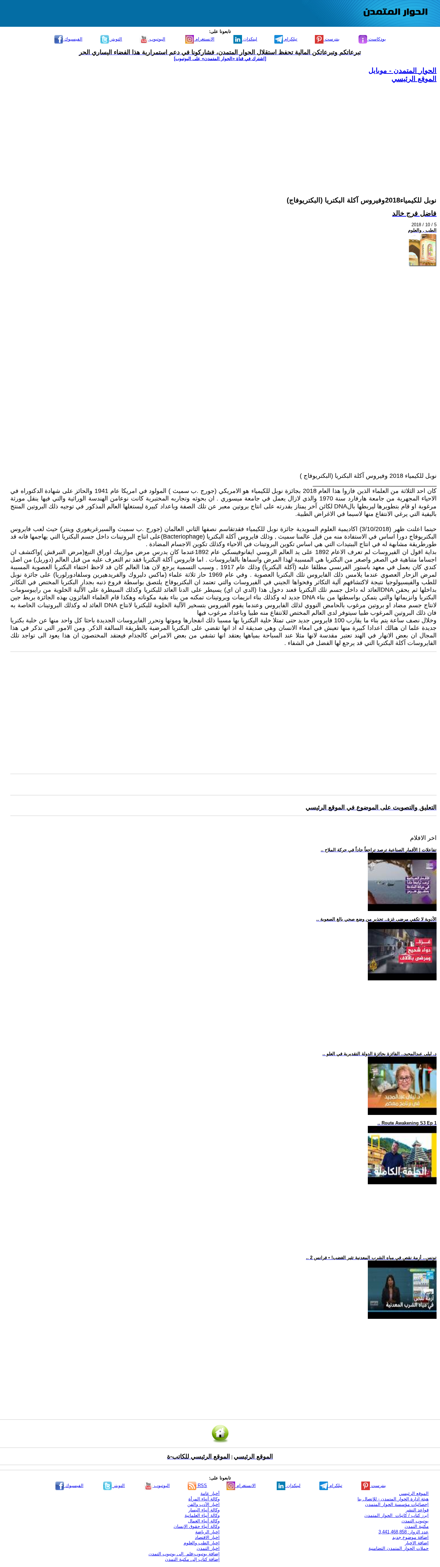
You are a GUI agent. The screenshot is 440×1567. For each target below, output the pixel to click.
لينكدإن (249, 39)
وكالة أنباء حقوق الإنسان (197, 1526)
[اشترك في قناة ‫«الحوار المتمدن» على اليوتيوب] (220, 58)
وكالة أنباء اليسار (204, 1509)
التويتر (115, 39)
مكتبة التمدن (417, 1526)
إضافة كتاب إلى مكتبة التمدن (192, 1559)
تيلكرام (290, 39)
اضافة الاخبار (417, 1542)
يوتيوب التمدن (415, 1520)
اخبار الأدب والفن (203, 1504)
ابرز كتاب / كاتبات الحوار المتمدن (396, 1515)
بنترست (331, 39)
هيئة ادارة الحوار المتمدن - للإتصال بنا (393, 1498)
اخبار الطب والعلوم (202, 1542)
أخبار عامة (210, 1493)
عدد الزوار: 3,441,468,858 (403, 1531)
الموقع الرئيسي (414, 78)
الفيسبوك (72, 39)
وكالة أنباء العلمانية (202, 1515)
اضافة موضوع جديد (410, 1537)
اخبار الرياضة (207, 1531)
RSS (201, 1485)
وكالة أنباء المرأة (204, 1498)
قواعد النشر (417, 1509)
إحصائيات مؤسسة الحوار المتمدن (397, 1504)
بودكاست (376, 39)
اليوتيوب (156, 39)
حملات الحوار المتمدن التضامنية (398, 1548)
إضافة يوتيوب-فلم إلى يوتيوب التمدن (184, 1553)
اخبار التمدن (208, 1548)
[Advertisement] (230, 131)
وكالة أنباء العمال (204, 1520)
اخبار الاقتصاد (207, 1537)
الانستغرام (204, 39)
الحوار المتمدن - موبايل (402, 70)
